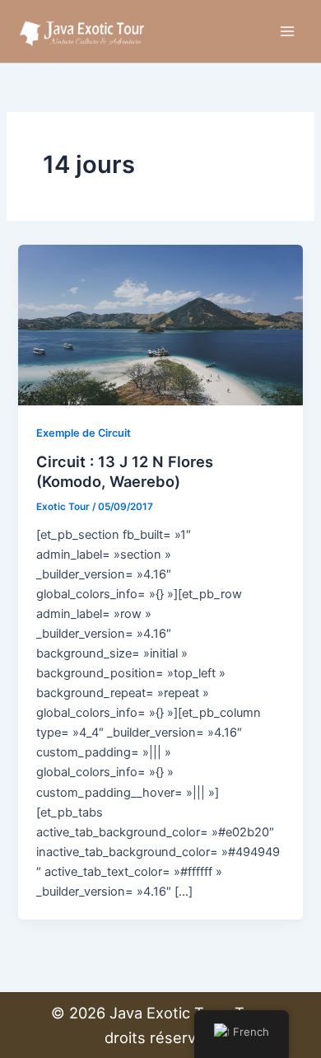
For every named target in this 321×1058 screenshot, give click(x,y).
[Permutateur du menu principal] (287, 31)
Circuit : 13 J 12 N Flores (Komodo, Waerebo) (124, 471)
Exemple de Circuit (83, 433)
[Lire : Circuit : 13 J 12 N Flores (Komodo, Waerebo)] (160, 323)
